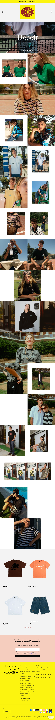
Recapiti (42, 717)
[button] (2, 11)
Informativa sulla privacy (10, 717)
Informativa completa (32, 653)
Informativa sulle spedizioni (34, 717)
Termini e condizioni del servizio (22, 717)
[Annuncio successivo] (52, 1)
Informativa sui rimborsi (47, 716)
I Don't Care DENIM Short (33, 621)
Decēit (16, 716)
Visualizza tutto (27, 627)
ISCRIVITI (27, 655)
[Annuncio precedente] (2, 1)
